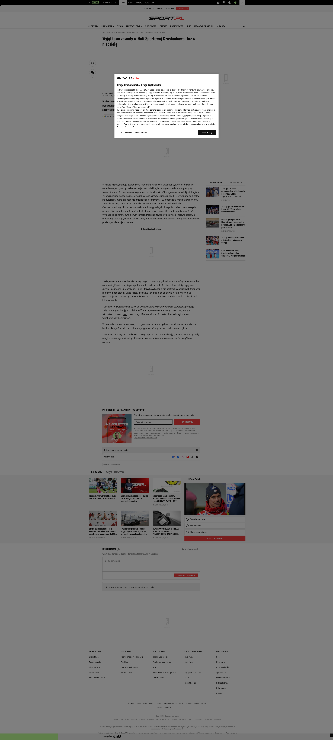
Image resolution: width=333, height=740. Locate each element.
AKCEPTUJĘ (207, 133)
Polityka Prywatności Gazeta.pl (194, 124)
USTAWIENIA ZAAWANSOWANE (134, 133)
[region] (166, 106)
